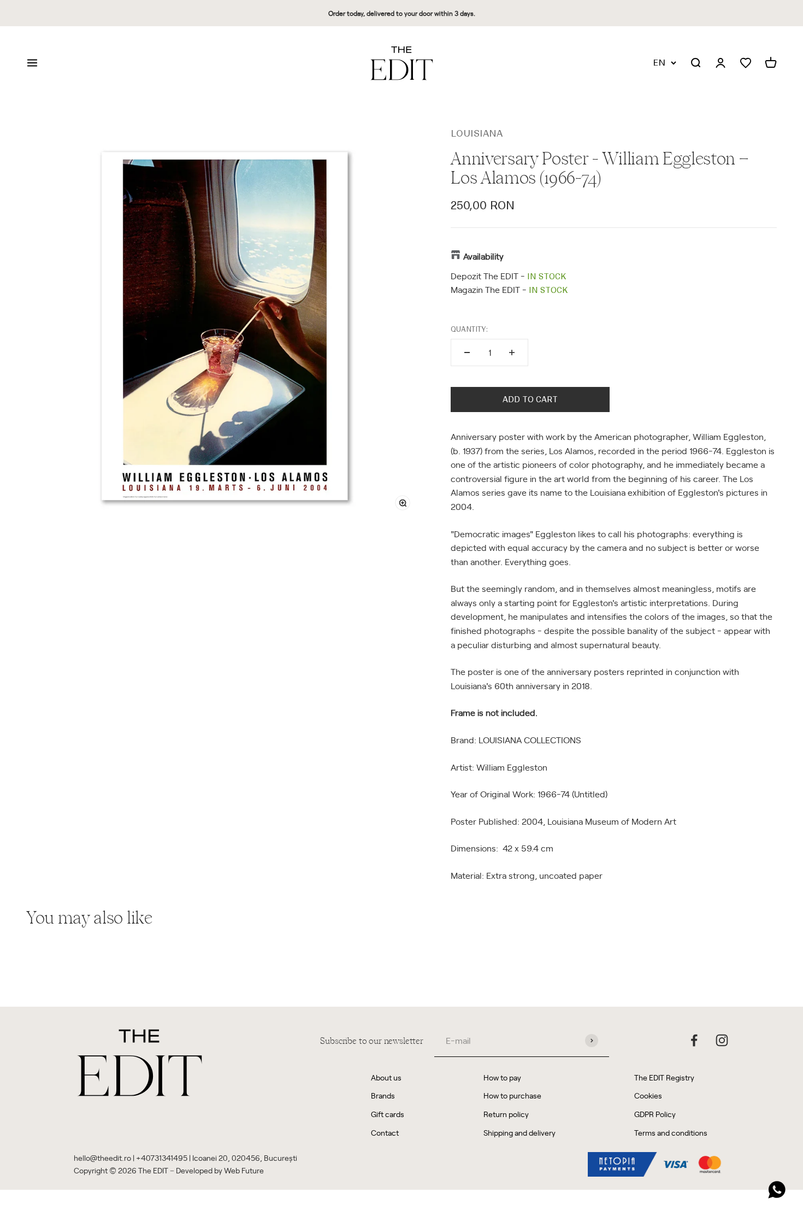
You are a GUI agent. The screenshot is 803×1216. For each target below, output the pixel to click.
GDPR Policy (655, 1114)
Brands (383, 1095)
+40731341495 (161, 1158)
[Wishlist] (746, 63)
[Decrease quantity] (467, 352)
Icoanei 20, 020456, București (244, 1158)
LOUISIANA (477, 133)
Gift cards (387, 1114)
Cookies (648, 1095)
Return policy (506, 1114)
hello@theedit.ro (102, 1158)
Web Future (244, 1170)
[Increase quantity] (512, 352)
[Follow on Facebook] (694, 1040)
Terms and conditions (670, 1132)
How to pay (502, 1077)
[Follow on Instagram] (722, 1040)
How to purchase (512, 1095)
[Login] (721, 63)
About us (386, 1077)
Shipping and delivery (519, 1132)
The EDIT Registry (664, 1077)
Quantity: (469, 329)
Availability (483, 256)
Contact (385, 1132)
